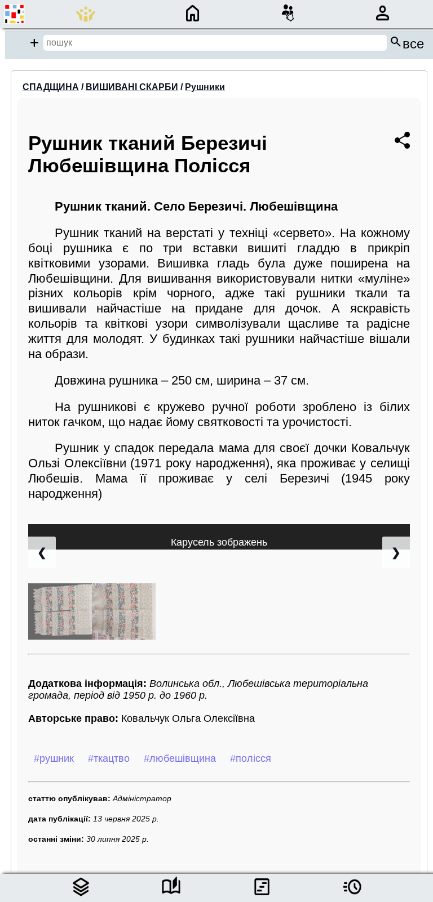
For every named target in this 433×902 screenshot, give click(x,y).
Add (34, 43)
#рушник (54, 758)
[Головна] (192, 21)
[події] (262, 895)
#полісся (250, 758)
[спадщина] (81, 895)
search (406, 43)
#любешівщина (180, 758)
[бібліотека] (171, 895)
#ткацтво (109, 758)
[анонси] (352, 895)
